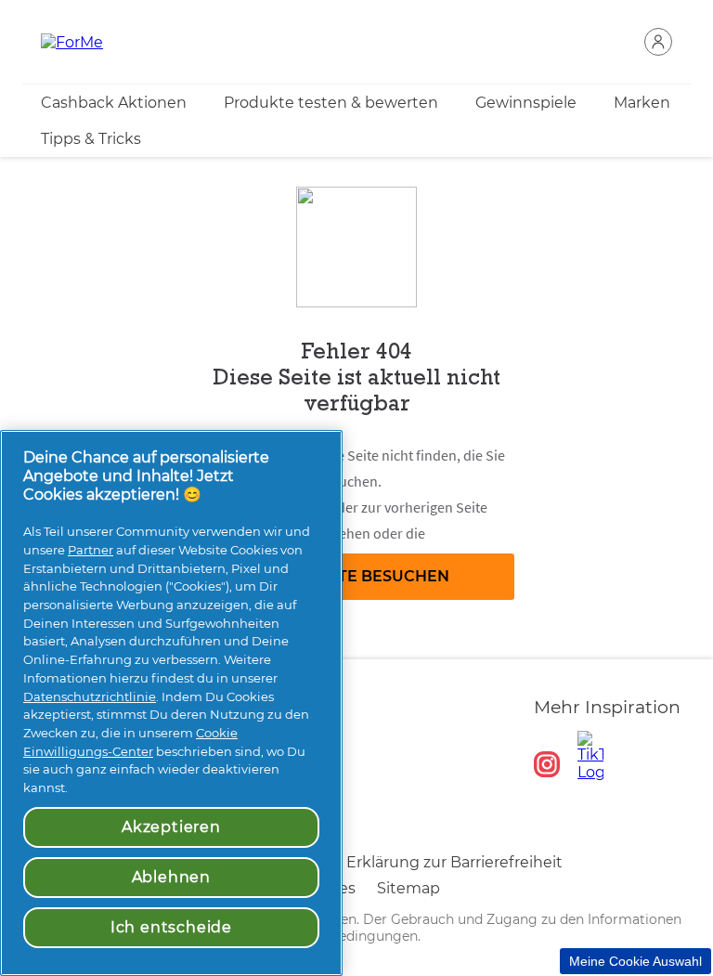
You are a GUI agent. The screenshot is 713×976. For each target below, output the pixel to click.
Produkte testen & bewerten (331, 102)
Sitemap (408, 888)
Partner (90, 549)
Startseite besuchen (357, 576)
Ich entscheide (171, 927)
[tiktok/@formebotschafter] (590, 756)
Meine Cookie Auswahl (635, 961)
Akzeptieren (171, 827)
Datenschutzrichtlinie (89, 696)
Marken (642, 102)
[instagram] (547, 764)
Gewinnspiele (526, 102)
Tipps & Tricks (91, 139)
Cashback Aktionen (114, 102)
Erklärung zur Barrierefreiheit (454, 862)
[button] (658, 42)
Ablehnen (171, 877)
